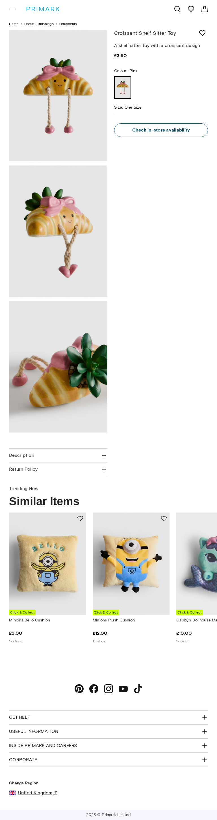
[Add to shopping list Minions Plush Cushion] (164, 518)
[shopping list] (191, 9)
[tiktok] (138, 688)
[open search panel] (177, 9)
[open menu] (12, 9)
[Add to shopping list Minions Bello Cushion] (80, 518)
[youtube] (123, 688)
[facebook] (93, 688)
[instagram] (108, 688)
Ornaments (68, 24)
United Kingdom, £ (37, 792)
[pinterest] (79, 688)
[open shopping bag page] (204, 9)
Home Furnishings (39, 24)
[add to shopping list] (202, 33)
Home (14, 24)
